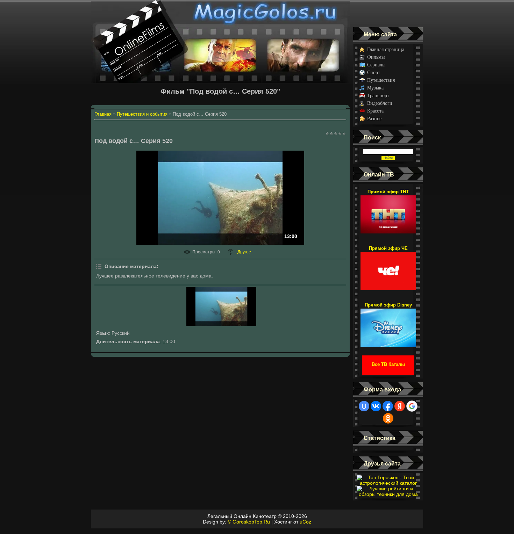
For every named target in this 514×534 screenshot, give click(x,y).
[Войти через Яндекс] (399, 406)
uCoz (305, 522)
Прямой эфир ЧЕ (388, 248)
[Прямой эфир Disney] (388, 324)
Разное (374, 118)
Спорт (373, 72)
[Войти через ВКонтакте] (376, 406)
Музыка (375, 88)
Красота (375, 111)
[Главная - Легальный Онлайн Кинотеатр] (220, 13)
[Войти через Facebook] (388, 406)
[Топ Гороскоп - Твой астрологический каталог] (388, 483)
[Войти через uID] (364, 406)
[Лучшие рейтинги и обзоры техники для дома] (388, 494)
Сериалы (376, 64)
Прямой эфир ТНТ (388, 191)
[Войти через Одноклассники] (388, 418)
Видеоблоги (379, 103)
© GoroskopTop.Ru (249, 522)
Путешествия (381, 80)
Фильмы (376, 57)
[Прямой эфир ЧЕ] (388, 267)
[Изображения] (221, 306)
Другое (244, 252)
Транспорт (378, 95)
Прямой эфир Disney (388, 305)
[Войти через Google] (411, 406)
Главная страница (385, 49)
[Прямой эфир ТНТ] (388, 211)
